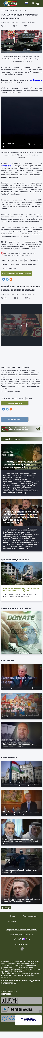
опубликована (36, 80)
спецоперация (18, 398)
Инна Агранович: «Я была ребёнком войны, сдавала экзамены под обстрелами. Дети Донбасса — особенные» (21, 517)
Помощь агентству (30, 916)
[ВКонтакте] (3, 279)
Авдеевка (5, 260)
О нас (12, 916)
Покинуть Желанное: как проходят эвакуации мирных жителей (20, 464)
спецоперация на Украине (26, 264)
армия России (17, 260)
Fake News (6, 398)
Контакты (12, 921)
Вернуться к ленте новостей (21, 930)
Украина (29, 398)
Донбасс (34, 260)
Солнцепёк (6, 166)
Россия (4, 264)
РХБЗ (12, 264)
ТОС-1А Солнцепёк (9, 268)
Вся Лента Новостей (17, 10)
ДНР (27, 260)
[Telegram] (7, 279)
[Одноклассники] (11, 279)
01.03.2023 (9, 22)
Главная (4, 10)
